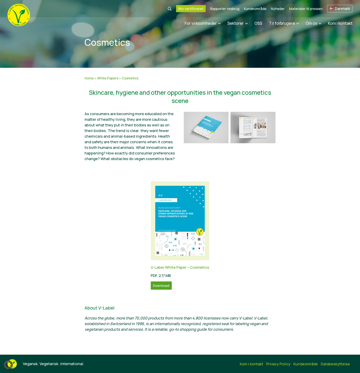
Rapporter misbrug (224, 8)
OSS (258, 23)
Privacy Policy (278, 363)
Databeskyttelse (335, 363)
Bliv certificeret (190, 8)
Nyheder (278, 8)
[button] (8, 365)
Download (161, 285)
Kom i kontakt (340, 23)
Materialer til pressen (306, 8)
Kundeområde (255, 8)
